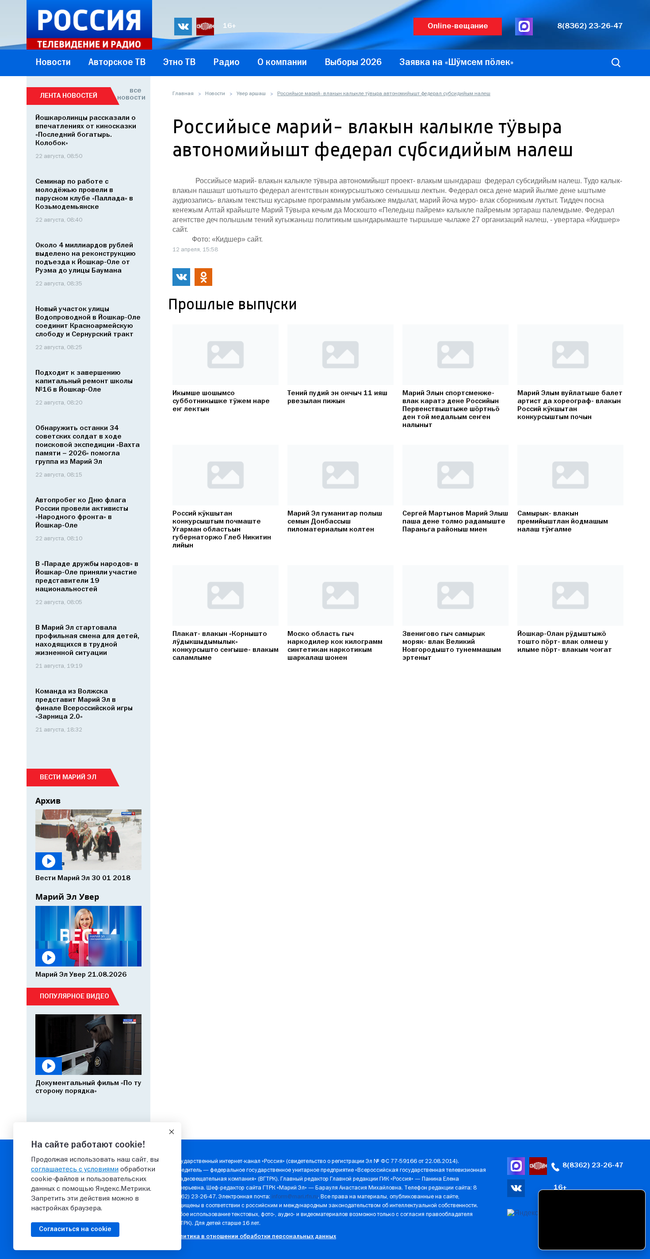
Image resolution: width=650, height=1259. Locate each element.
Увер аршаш (251, 94)
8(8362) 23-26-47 (590, 26)
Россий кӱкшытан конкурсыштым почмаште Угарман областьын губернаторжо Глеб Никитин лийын (221, 530)
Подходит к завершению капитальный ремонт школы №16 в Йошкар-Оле (84, 381)
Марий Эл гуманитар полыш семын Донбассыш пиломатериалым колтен (334, 522)
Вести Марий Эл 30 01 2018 (82, 878)
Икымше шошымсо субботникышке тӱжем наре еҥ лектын (221, 401)
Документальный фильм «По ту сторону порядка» (88, 1087)
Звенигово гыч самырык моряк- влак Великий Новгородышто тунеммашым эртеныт (451, 646)
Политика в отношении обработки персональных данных (254, 1236)
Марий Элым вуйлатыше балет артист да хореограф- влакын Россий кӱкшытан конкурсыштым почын (570, 405)
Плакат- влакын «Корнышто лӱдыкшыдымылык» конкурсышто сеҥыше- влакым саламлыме (225, 646)
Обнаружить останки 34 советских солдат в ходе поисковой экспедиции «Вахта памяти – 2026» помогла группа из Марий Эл (87, 445)
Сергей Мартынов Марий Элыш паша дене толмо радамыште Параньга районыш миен (455, 522)
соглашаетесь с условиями (75, 1170)
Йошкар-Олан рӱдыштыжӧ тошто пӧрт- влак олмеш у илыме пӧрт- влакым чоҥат (564, 642)
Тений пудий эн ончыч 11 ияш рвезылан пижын (337, 397)
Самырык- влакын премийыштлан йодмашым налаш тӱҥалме (562, 522)
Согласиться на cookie (75, 1229)
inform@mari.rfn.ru (294, 1196)
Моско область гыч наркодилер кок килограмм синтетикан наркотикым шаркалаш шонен (334, 646)
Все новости (129, 94)
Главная (183, 94)
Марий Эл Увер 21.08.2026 (80, 975)
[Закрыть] (171, 1132)
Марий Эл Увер (67, 896)
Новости (215, 94)
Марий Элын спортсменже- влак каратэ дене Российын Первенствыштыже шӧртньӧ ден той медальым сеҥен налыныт (451, 409)
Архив (48, 800)
